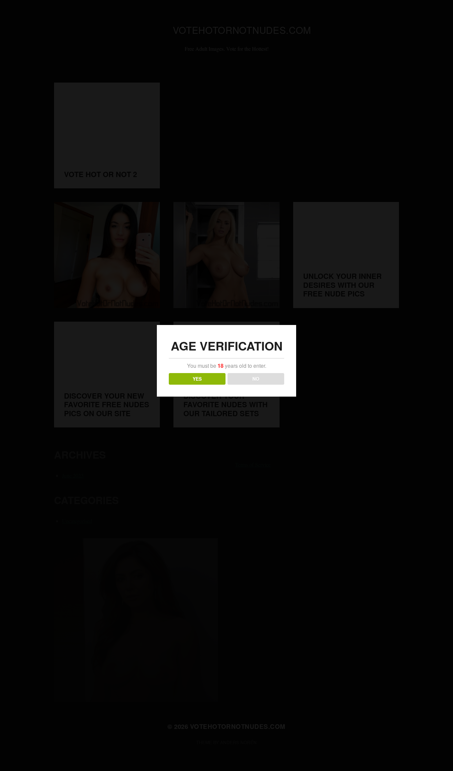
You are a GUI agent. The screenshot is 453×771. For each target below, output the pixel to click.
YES (197, 378)
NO (255, 378)
